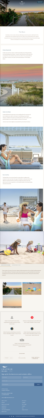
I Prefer (23, 406)
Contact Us (4, 406)
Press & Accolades (5, 404)
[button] (2, 2)
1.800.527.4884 (9, 393)
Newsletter (4, 411)
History (3, 402)
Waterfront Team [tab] (16, 265)
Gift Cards (24, 404)
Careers (23, 402)
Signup (38, 384)
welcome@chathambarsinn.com (8, 397)
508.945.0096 (6, 394)
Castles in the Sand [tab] (5, 265)
